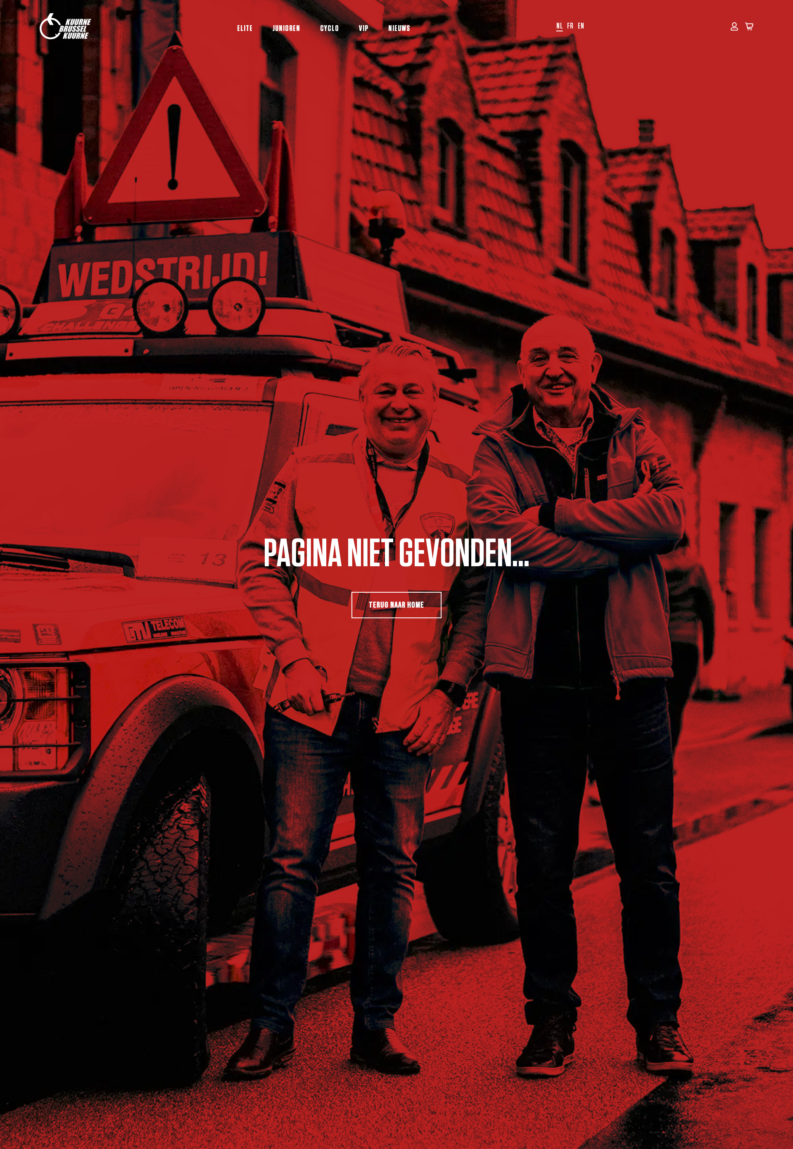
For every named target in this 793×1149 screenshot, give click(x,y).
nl (559, 26)
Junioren (286, 28)
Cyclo (329, 28)
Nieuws (399, 28)
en (581, 26)
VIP (363, 28)
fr (570, 26)
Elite (245, 28)
